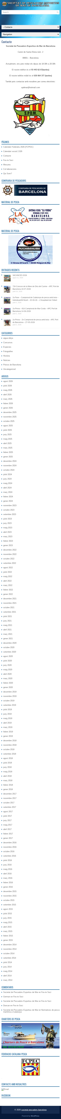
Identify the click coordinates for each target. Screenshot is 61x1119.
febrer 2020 (8, 683)
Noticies (6, 360)
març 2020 (7, 678)
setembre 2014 (9, 958)
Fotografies (8, 351)
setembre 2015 (9, 905)
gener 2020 (8, 687)
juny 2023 (7, 523)
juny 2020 (7, 665)
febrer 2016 (8, 882)
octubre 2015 (8, 900)
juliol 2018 (7, 763)
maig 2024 (7, 483)
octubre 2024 (8, 470)
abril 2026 (7, 394)
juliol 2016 (7, 860)
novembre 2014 (9, 949)
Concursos (7, 342)
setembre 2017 (9, 807)
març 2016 (7, 878)
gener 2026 (8, 408)
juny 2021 (7, 621)
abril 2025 (7, 443)
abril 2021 (7, 630)
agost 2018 (8, 758)
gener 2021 (8, 638)
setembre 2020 (9, 652)
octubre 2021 (8, 607)
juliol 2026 (7, 386)
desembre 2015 (9, 891)
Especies (7, 347)
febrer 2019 (8, 732)
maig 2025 (7, 439)
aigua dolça (8, 338)
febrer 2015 (8, 936)
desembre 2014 (9, 944)
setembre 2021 (9, 612)
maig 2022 (7, 576)
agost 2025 (8, 426)
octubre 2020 (8, 647)
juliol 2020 (7, 661)
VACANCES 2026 (20, 275)
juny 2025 (7, 434)
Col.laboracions (9, 169)
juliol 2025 (7, 430)
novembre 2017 (9, 798)
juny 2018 (7, 767)
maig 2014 (7, 971)
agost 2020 (8, 656)
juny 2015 (7, 918)
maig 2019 (7, 718)
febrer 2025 (8, 452)
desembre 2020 (9, 643)
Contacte (7, 156)
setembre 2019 (9, 705)
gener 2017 (8, 838)
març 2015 (7, 931)
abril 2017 (7, 829)
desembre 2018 (9, 740)
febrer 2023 (8, 541)
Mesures (7, 165)
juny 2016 (7, 865)
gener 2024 (8, 501)
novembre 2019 (9, 696)
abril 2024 (7, 488)
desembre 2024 (9, 461)
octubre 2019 (8, 701)
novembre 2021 (9, 603)
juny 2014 (7, 967)
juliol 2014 (7, 962)
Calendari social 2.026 (12, 151)
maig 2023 (7, 528)
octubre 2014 (8, 953)
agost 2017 (8, 811)
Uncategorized (9, 369)
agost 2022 (8, 567)
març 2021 (7, 634)
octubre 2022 (8, 559)
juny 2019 (7, 714)
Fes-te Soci (8, 160)
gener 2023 (8, 545)
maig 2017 (7, 825)
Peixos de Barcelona (12, 365)
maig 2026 (7, 390)
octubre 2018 (8, 749)
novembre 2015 (9, 896)
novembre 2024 (9, 465)
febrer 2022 (8, 590)
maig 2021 (7, 625)
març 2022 (7, 585)
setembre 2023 (9, 514)
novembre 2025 (9, 417)
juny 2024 (7, 479)
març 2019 (7, 727)
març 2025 (7, 448)
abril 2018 (7, 776)
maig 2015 (7, 922)
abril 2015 (7, 927)
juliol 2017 (7, 816)
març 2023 (7, 536)
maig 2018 (7, 771)
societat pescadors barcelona (33, 1110)
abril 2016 (7, 874)
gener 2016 (8, 887)
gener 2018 (8, 789)
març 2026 (7, 399)
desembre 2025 (9, 412)
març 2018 (7, 780)
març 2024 (7, 492)
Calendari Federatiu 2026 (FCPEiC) (18, 147)
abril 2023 (7, 532)
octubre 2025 (8, 421)
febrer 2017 (8, 834)
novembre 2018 (9, 745)
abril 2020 (7, 674)
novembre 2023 (9, 505)
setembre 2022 (9, 563)
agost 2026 (8, 381)
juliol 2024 (7, 474)
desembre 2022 (9, 550)
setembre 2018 (9, 754)
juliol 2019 (7, 709)
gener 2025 (8, 457)
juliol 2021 (7, 616)
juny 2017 (7, 820)
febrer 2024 (8, 496)
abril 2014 (7, 976)
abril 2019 (7, 723)
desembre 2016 (9, 842)
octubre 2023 (8, 510)
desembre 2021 (9, 598)
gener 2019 (8, 736)
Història (6, 356)
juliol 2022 (7, 572)
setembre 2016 (9, 856)
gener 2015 (8, 940)
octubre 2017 (8, 803)
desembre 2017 (9, 794)
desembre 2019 (9, 692)
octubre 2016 (8, 851)
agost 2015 (8, 909)
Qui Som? (7, 173)
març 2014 (7, 980)
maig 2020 (7, 669)
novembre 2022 (9, 554)
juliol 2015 (7, 913)
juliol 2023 (7, 519)
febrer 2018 (8, 785)
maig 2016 (7, 869)
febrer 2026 (8, 403)
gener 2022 (8, 594)
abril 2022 (7, 581)
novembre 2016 (9, 847)
